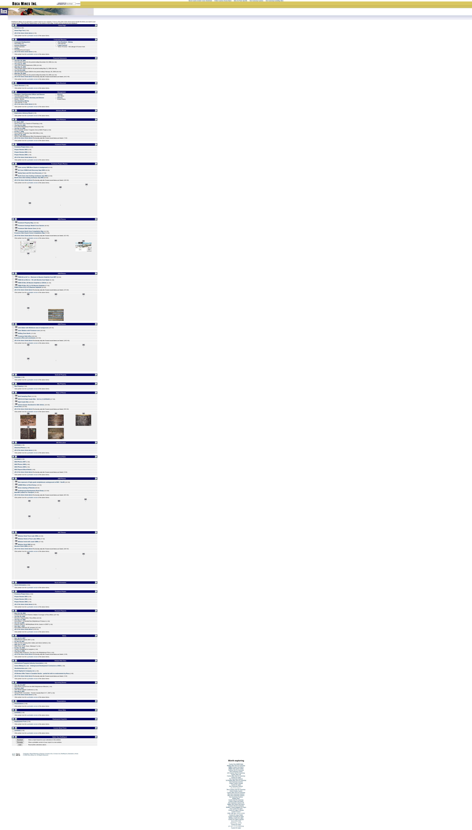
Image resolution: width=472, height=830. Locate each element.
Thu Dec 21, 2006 (20, 125)
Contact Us (57, 753)
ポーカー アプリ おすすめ (236, 826)
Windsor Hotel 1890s (21, 546)
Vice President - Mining (65, 42)
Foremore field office (24, 336)
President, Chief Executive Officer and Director (30, 94)
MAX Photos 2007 (20, 461)
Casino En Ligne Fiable (236, 815)
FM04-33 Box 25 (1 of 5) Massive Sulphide (31, 285)
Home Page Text (20, 30)
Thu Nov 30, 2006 (20, 60)
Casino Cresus (236, 811)
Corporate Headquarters (22, 42)
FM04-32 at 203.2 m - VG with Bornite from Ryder (33, 280)
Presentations (19, 703)
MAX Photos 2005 (20, 467)
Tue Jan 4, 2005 (19, 623)
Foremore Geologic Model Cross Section (31, 225)
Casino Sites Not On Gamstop (236, 776)
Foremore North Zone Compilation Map (30, 231)
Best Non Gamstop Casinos (236, 794)
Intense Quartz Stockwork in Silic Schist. (31, 404)
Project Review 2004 (21, 154)
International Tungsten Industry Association (29, 663)
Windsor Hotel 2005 (24, 544)
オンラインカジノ (236, 788)
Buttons (17, 28)
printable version (33, 35)
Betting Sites (236, 798)
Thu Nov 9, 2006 (20, 651)
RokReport (64, 753)
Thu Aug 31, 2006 (20, 64)
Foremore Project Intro (22, 147)
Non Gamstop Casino (236, 771)
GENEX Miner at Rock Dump (27, 485)
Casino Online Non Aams (236, 801)
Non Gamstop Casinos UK (236, 803)
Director (60, 94)
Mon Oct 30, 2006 (20, 613)
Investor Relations (20, 45)
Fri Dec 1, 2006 (19, 131)
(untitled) (18, 445)
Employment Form (21, 721)
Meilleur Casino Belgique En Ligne (236, 807)
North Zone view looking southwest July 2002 (33, 176)
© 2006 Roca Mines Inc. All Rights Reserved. (35, 755)
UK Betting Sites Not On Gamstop (236, 780)
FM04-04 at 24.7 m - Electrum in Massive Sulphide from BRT (37, 277)
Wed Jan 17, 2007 (20, 644)
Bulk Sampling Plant (24, 396)
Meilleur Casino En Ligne (236, 818)
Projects (42, 753)
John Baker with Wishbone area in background (33, 327)
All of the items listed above (24, 33)
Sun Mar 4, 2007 (20, 691)
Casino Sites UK (236, 774)
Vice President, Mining (22, 101)
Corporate (26, 753)
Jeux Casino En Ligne (236, 808)
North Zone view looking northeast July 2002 (29, 177)
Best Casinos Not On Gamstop (236, 789)
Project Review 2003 (21, 149)
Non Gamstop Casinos (236, 779)
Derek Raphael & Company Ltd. (25, 671)
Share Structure (20, 85)
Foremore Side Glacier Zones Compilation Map (30, 233)
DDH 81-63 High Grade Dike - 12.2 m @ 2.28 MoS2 (34, 399)
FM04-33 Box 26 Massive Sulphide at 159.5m (32, 282)
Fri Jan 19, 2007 (19, 641)
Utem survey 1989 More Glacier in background (33, 167)
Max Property (19, 386)
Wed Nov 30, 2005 (20, 73)
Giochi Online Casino (236, 791)
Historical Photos (20, 447)
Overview (18, 377)
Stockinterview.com (21, 668)
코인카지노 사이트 (236, 823)
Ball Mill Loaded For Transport (24, 492)
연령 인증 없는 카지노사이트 (236, 813)
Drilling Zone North (24, 333)
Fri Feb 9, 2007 (19, 688)
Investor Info (48, 753)
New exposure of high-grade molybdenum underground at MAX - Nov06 (41, 482)
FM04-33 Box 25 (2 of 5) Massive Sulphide (28, 287)
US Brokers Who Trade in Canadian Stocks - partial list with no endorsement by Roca (42, 673)
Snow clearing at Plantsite (26, 488)
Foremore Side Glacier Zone (27, 228)
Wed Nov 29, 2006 (20, 135)
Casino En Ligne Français (236, 810)
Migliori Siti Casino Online (236, 768)
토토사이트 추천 (236, 821)
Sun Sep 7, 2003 (20, 626)
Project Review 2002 (21, 152)
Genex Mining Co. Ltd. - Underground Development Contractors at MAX (38, 665)
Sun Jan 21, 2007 (20, 638)
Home (76, 753)
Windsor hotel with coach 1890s (28, 541)
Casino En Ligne (236, 777)
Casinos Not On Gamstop (236, 770)
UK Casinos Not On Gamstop (236, 773)
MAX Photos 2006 (20, 464)
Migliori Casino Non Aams (236, 767)
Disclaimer (71, 753)
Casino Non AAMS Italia (236, 764)
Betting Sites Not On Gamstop (236, 765)
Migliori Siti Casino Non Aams (236, 804)
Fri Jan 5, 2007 (19, 122)
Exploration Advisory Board (23, 113)
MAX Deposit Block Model (23, 469)
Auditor (17, 48)
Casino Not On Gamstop (236, 800)
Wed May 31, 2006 (20, 67)
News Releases (34, 753)
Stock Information (20, 585)
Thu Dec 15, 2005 (20, 619)
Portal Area (18, 406)
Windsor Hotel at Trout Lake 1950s (29, 539)
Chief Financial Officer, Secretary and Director (29, 97)
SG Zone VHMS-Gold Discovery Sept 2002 (31, 170)
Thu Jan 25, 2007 (20, 685)
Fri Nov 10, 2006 (20, 648)
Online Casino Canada (236, 783)
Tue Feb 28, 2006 (20, 70)
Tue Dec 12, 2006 (20, 128)
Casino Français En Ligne (236, 816)
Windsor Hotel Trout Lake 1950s (28, 536)
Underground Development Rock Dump (31, 490)
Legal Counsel (62, 45)
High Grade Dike (23, 402)
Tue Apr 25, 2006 (20, 616)
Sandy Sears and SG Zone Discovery (30, 173)
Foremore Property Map (25, 223)
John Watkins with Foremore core (29, 330)
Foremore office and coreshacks (25, 338)
